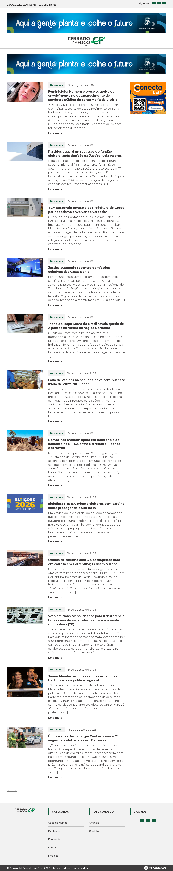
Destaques (54, 831)
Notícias (53, 855)
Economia (54, 839)
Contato (94, 831)
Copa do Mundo (57, 822)
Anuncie (94, 822)
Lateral (52, 847)
